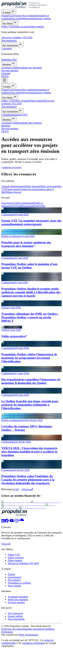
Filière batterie (36, 100)
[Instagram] (16, 521)
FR (3, 76)
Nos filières (8, 23)
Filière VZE (7, 100)
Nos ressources (9, 40)
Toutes (4, 186)
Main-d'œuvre (14, 192)
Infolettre (5, 73)
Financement (13, 189)
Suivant (28, 489)
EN (7, 76)
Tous (3, 203)
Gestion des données (30, 189)
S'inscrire (6, 543)
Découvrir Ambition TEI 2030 (16, 37)
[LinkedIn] (3, 521)
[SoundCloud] (21, 521)
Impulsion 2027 (9, 59)
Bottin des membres (32, 122)
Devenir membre (9, 70)
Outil (18, 206)
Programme (27, 206)
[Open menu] (4, 80)
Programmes (29, 92)
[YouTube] (12, 521)
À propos (7, 12)
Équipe (5, 89)
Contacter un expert (11, 167)
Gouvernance (15, 89)
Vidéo (42, 206)
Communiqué (27, 203)
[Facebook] (7, 521)
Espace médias (43, 92)
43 (23, 489)
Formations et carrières (19, 582)
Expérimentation (16, 186)
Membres (7, 64)
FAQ (13, 206)
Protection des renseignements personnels (22, 629)
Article (9, 203)
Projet (36, 206)
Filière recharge (21, 100)
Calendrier (6, 114)
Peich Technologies (28, 634)
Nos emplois (28, 89)
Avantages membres (11, 122)
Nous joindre (16, 92)
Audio (16, 203)
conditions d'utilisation (33, 643)
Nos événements (10, 45)
